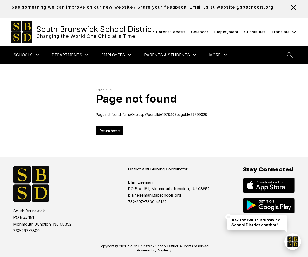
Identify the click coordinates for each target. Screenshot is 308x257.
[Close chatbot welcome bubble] (228, 217)
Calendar (199, 32)
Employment (226, 32)
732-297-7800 (26, 230)
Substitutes (255, 32)
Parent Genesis (170, 32)
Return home (110, 131)
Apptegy (164, 250)
